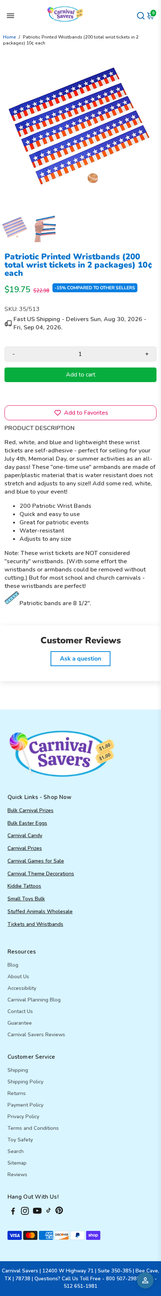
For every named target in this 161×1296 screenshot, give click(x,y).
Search (15, 1151)
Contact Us (20, 1011)
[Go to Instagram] (25, 1212)
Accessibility (21, 988)
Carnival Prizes (24, 848)
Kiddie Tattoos (24, 886)
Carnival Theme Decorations (40, 873)
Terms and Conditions (33, 1128)
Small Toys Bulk (26, 898)
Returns (16, 1093)
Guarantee (19, 1023)
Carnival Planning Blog (34, 999)
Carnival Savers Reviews (36, 1034)
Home (9, 37)
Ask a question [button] (80, 659)
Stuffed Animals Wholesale (40, 911)
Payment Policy (25, 1105)
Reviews (17, 1174)
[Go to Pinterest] (59, 1212)
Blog (12, 965)
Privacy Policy (23, 1116)
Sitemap (17, 1163)
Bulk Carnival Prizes (30, 810)
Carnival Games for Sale (35, 860)
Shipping (17, 1070)
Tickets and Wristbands (35, 924)
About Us (18, 976)
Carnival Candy (24, 835)
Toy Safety (20, 1139)
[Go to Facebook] (13, 1212)
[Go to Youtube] (37, 1212)
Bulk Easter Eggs (27, 823)
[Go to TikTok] (48, 1212)
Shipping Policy (25, 1081)
